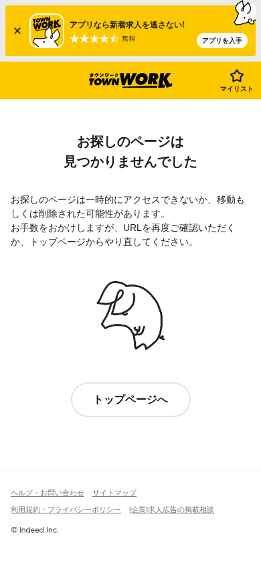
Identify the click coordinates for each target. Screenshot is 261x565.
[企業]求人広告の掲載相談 (171, 509)
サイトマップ (114, 493)
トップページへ (130, 399)
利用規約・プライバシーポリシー (66, 509)
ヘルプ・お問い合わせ (47, 493)
